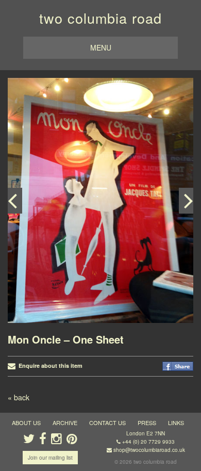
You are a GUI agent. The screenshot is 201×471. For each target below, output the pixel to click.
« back (18, 397)
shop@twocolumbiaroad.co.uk (149, 449)
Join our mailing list (50, 457)
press (147, 422)
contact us (107, 422)
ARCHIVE (65, 422)
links (176, 422)
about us (26, 422)
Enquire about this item (48, 365)
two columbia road (100, 18)
